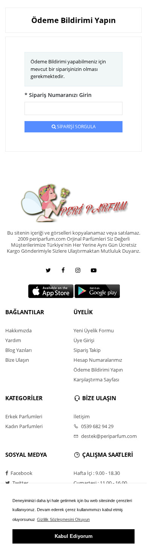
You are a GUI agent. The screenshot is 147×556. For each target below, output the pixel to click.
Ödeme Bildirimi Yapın (98, 370)
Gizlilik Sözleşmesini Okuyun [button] (63, 519)
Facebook (20, 473)
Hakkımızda (18, 330)
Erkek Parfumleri (23, 416)
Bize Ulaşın (17, 360)
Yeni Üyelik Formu (94, 330)
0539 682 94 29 (96, 426)
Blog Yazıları (18, 350)
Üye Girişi (84, 340)
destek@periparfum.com (108, 436)
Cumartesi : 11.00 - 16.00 (100, 483)
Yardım (13, 340)
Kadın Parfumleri (24, 426)
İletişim (82, 416)
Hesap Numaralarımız (98, 360)
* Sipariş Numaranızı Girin (58, 94)
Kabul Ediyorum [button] (74, 536)
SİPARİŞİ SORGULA (76, 126)
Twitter (19, 483)
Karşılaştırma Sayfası (96, 379)
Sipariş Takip (87, 350)
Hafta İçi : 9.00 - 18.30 (97, 473)
